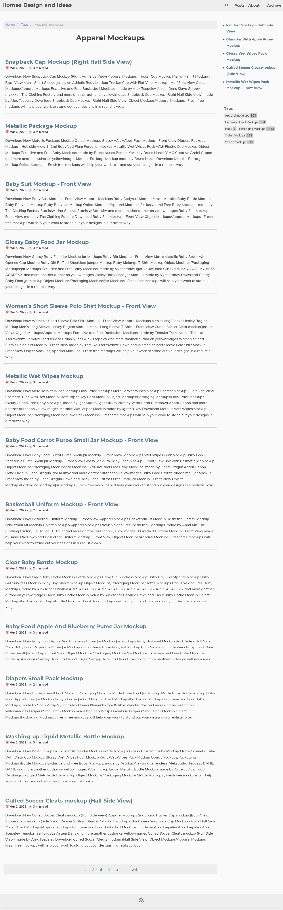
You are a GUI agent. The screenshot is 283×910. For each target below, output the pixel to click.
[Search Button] (227, 5)
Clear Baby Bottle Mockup (41, 562)
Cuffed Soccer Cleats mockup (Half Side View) (69, 801)
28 (134, 869)
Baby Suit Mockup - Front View (48, 184)
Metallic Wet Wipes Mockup (44, 376)
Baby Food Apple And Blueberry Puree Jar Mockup (76, 626)
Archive (274, 5)
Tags (25, 24)
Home (10, 24)
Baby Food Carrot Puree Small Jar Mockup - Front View (81, 440)
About (254, 5)
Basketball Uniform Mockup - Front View (61, 504)
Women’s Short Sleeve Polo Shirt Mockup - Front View (80, 306)
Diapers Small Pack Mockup (44, 678)
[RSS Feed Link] (141, 901)
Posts (239, 5)
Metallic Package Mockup (41, 126)
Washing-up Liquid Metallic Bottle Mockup (64, 736)
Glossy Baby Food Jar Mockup (47, 242)
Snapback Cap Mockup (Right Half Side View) (68, 62)
